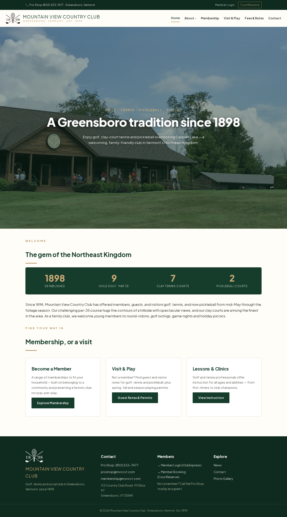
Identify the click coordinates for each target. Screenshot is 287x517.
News (218, 465)
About (189, 18)
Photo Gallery (223, 478)
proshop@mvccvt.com (118, 472)
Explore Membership (53, 403)
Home (175, 18)
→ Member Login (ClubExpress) (179, 465)
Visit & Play (232, 18)
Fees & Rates (254, 18)
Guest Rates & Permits (135, 398)
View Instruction (211, 398)
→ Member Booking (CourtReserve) (171, 474)
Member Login (225, 5)
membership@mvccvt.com (121, 478)
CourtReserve (249, 5)
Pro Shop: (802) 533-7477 (119, 465)
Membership (210, 18)
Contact (274, 18)
